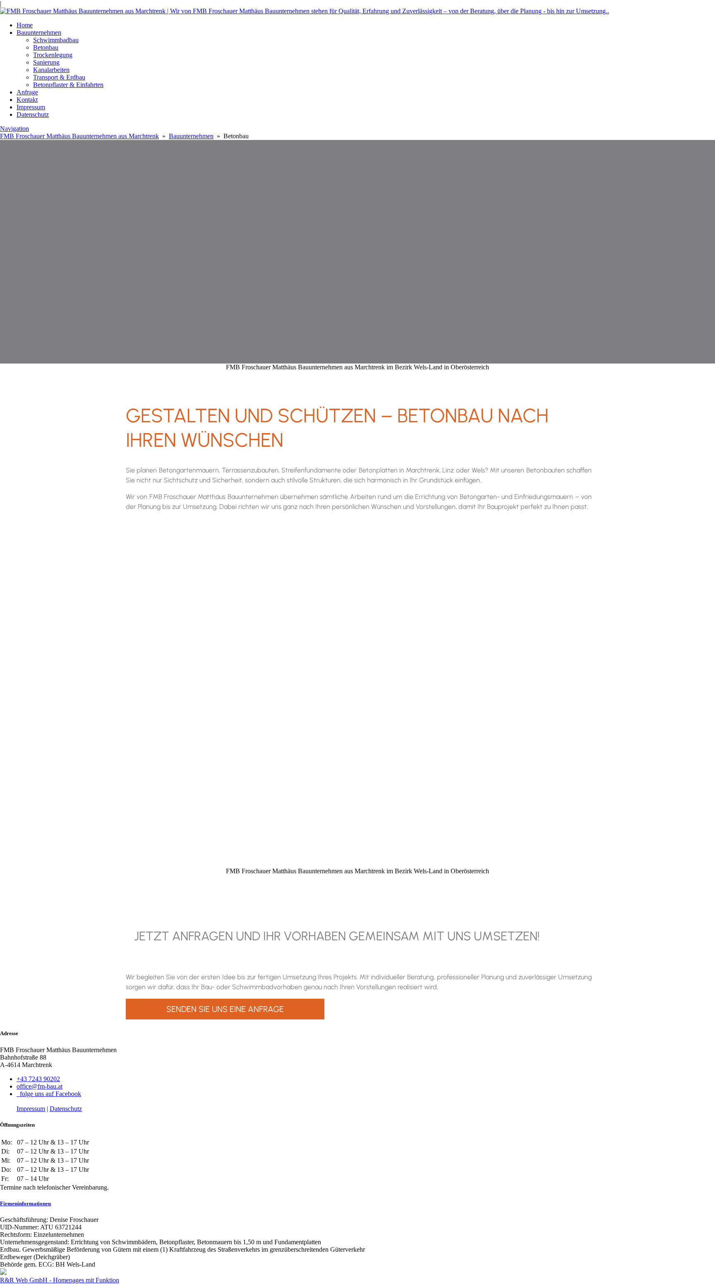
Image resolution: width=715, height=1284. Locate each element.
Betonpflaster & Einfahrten (68, 84)
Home (25, 25)
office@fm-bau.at (39, 1086)
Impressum (31, 107)
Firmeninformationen (25, 1203)
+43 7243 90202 (38, 1078)
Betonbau (45, 47)
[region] (357, 691)
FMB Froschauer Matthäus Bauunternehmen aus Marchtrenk (79, 136)
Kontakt (27, 99)
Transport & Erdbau (59, 77)
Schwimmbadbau (56, 39)
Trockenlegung (52, 54)
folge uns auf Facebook (49, 1093)
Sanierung (46, 62)
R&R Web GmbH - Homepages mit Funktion (59, 1280)
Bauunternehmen (39, 32)
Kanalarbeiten (51, 69)
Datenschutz (33, 114)
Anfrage (27, 92)
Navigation (14, 128)
